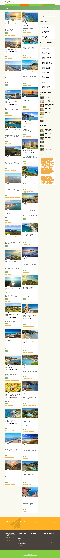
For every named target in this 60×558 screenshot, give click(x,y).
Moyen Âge (48, 161)
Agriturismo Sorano (45, 87)
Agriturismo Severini (48, 116)
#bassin (32, 431)
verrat (42, 163)
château (42, 161)
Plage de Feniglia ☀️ (10, 73)
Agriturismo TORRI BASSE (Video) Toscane (29, 420)
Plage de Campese (27, 393)
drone (47, 163)
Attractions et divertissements (47, 28)
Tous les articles (44, 26)
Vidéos (28, 126)
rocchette (50, 167)
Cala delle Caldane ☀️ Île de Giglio (29, 342)
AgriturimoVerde (44, 36)
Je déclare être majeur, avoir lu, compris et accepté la (44, 525)
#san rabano (7, 170)
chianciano (45, 183)
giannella (49, 179)
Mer (54, 8)
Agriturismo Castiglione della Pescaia (47, 54)
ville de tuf (45, 181)
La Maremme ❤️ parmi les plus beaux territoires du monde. (12, 395)
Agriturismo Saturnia (45, 81)
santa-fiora (51, 170)
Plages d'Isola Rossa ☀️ (10, 472)
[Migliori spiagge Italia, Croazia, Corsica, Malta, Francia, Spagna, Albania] (35, 555)
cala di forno (49, 178)
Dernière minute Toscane (45, 92)
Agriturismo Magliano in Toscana (47, 63)
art (46, 164)
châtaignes (50, 169)
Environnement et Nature (13, 26)
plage (42, 160)
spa (47, 162)
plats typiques (46, 169)
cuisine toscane (43, 168)
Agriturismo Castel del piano (46, 53)
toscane (48, 159)
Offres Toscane (43, 125)
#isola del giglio (27, 191)
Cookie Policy (52, 542)
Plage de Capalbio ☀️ (10, 445)
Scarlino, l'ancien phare (28, 150)
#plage (24, 85)
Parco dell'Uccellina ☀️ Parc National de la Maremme (12, 237)
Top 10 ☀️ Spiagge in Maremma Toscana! (27, 124)
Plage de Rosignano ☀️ (28, 445)
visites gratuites (50, 183)
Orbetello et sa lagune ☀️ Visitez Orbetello (29, 99)
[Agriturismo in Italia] (26, 555)
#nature (29, 431)
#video (27, 57)
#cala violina (29, 484)
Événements (44, 37)
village (45, 161)
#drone (24, 431)
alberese (42, 166)
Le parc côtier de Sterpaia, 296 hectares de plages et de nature (12, 289)
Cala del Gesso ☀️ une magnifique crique (28, 235)
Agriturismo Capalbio (45, 52)
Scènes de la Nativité (44, 178)
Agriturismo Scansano (45, 82)
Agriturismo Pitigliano (45, 76)
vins (50, 182)
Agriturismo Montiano (45, 72)
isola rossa (52, 179)
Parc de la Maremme (44, 179)
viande (52, 162)
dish (44, 160)
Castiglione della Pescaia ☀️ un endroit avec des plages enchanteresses (12, 262)
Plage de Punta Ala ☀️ (28, 71)
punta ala (49, 181)
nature (52, 163)
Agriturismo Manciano (45, 64)
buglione (42, 169)
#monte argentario (25, 192)
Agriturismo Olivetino (48, 141)
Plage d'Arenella (9, 367)
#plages (24, 136)
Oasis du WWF (48, 180)
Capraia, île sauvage (27, 498)
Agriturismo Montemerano (46, 71)
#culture (27, 109)
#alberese (11, 170)
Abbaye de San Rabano (11, 157)
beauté (42, 181)
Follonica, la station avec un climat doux (11, 212)
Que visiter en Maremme (30, 50)
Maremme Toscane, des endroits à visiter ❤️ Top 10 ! (29, 48)
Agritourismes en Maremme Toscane (46, 43)
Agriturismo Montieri (45, 73)
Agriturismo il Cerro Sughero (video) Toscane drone (29, 473)
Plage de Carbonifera (10, 340)
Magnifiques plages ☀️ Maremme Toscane (10, 24)
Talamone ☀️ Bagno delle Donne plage (11, 421)
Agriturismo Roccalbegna (46, 77)
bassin (51, 165)
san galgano (49, 164)
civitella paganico (43, 162)
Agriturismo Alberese (45, 48)
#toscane (24, 57)
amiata (48, 165)
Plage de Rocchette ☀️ (10, 185)
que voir (52, 182)
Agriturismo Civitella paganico (46, 57)
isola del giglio (43, 180)
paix (44, 164)
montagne (47, 166)
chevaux (42, 164)
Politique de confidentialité (39, 525)
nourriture (47, 160)
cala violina (51, 159)
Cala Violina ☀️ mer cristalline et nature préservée (29, 205)
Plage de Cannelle (27, 367)
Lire (24, 30)
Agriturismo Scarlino (45, 83)
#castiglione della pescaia (9, 197)
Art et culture (12, 159)
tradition (42, 159)
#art (16, 170)
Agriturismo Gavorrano (45, 59)
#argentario (9, 58)
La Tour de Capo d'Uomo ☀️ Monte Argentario (29, 316)
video (44, 163)
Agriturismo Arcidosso (45, 49)
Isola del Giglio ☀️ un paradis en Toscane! (29, 178)
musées (42, 183)
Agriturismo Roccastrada (46, 78)
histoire (42, 165)
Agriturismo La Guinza (48, 133)
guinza (49, 163)
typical (45, 159)
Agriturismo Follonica (45, 58)
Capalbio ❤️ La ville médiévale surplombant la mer (30, 288)
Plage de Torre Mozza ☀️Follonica (11, 102)
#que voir (26, 326)
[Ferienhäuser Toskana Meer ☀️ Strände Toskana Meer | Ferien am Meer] (31, 555)
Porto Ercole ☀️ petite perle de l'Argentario (12, 130)
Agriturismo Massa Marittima (46, 67)
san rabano (51, 166)
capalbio (50, 160)
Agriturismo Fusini (47, 112)
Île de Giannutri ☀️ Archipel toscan (11, 315)
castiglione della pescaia (44, 167)
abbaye (53, 164)
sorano (47, 168)
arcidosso (48, 170)
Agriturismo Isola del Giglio (46, 62)
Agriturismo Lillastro (48, 108)
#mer (29, 57)
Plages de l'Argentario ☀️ (28, 23)
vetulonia (47, 182)
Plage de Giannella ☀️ (10, 49)
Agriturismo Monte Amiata (46, 68)
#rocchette (18, 197)
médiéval (50, 168)
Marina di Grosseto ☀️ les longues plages (28, 259)
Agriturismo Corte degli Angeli (49, 96)
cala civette (52, 180)
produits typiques (43, 170)
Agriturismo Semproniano (46, 86)
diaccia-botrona (43, 182)
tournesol (45, 165)
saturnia (50, 162)
